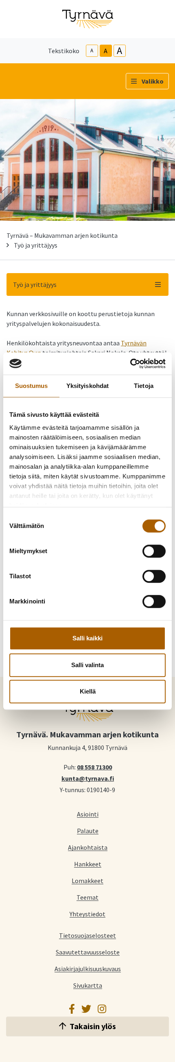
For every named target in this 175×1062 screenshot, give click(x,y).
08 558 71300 (94, 766)
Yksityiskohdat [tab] (87, 385)
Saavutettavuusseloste (88, 952)
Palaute (87, 830)
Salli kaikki (87, 638)
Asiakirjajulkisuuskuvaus (88, 968)
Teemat (87, 897)
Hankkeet (87, 864)
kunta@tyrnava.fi (87, 778)
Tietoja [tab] (143, 385)
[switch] (154, 551)
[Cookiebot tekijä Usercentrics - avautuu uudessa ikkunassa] (130, 363)
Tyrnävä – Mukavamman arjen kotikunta (62, 235)
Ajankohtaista (87, 847)
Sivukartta (87, 985)
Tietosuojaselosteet (87, 935)
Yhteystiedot (87, 914)
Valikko (153, 81)
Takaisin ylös (93, 1026)
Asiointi (87, 814)
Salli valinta (87, 664)
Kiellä (88, 691)
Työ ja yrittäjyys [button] (35, 284)
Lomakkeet (87, 880)
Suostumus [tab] (31, 385)
